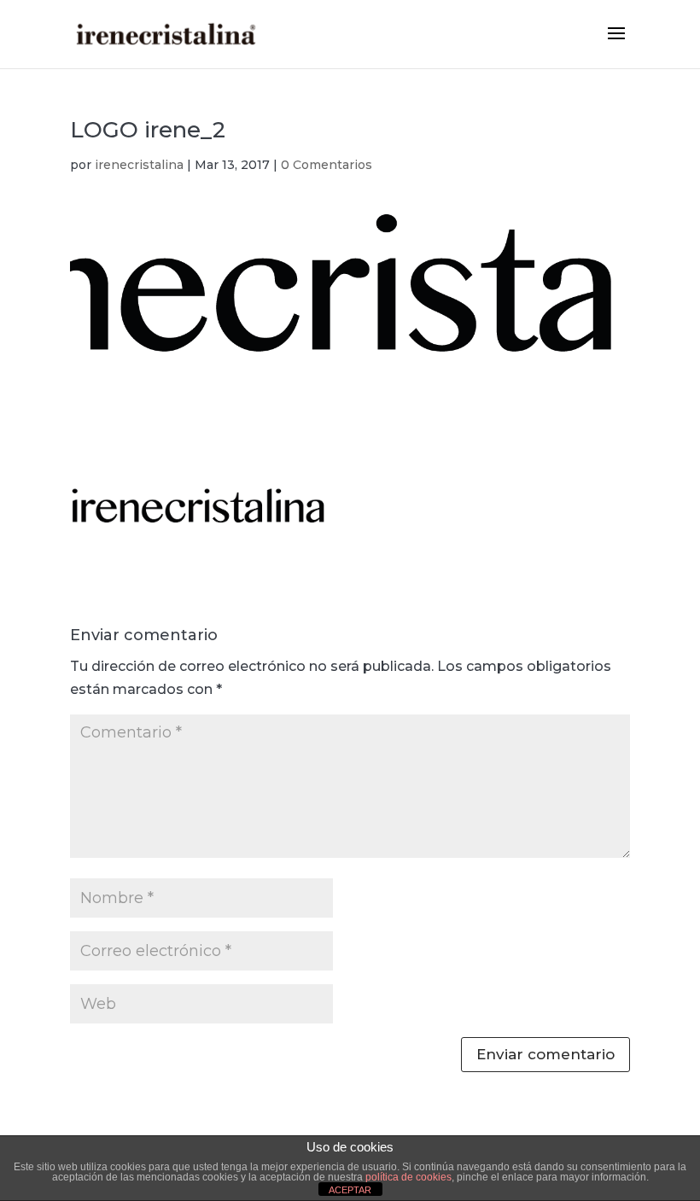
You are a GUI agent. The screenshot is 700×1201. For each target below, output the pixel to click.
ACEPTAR (350, 1190)
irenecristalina (139, 164)
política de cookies (408, 1177)
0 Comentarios (326, 164)
